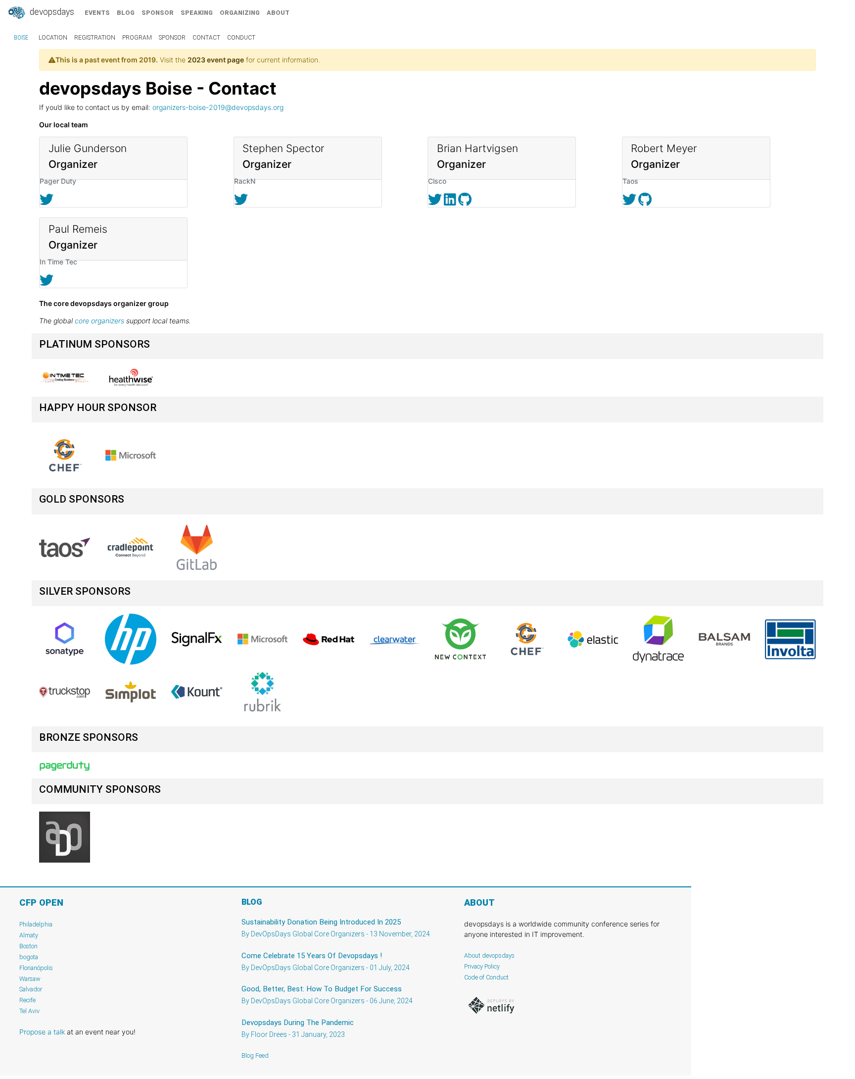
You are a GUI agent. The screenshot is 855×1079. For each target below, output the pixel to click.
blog (126, 12)
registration (94, 37)
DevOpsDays (51, 12)
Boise (21, 37)
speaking (197, 12)
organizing (240, 12)
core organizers (99, 320)
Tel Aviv (29, 1011)
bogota (28, 957)
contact (206, 37)
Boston (28, 946)
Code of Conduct (486, 977)
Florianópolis (36, 968)
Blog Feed (255, 1055)
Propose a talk (42, 1032)
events (97, 12)
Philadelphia (35, 924)
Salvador (30, 989)
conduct (241, 37)
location (53, 37)
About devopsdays (489, 955)
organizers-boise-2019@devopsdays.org (218, 107)
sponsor (158, 12)
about (278, 12)
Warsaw (30, 978)
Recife (27, 1000)
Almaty (28, 935)
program (137, 37)
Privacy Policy (482, 966)
